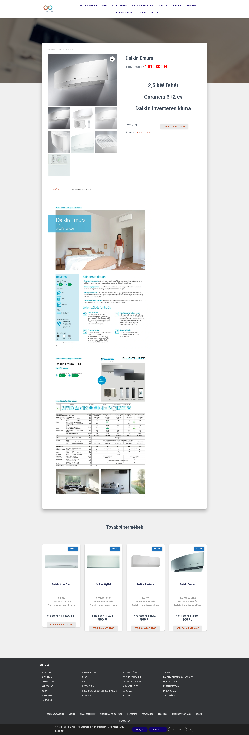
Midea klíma (169, 691)
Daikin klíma (48, 682)
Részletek (59, 731)
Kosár (45, 691)
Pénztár (86, 695)
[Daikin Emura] (187, 562)
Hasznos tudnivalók (124, 13)
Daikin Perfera (145, 584)
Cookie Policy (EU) (132, 677)
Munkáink (191, 5)
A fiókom (46, 673)
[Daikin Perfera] (145, 561)
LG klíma (127, 691)
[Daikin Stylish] (103, 561)
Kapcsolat (155, 13)
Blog (84, 677)
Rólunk (143, 13)
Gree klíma (88, 682)
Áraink (104, 5)
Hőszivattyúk (170, 682)
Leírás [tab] (55, 189)
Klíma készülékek (119, 5)
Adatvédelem (89, 673)
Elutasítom (158, 729)
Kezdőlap (51, 50)
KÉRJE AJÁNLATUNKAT (174, 126)
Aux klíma (47, 677)
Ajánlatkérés (130, 673)
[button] (112, 59)
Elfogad (139, 729)
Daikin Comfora (61, 584)
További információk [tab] (80, 189)
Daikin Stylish (103, 584)
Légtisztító (162, 5)
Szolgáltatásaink (87, 5)
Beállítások (178, 729)
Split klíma (169, 695)
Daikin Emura (188, 584)
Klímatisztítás (171, 686)
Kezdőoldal (88, 686)
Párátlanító (177, 5)
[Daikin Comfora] (61, 561)
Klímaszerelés (130, 686)
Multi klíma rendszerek (142, 5)
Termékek (47, 700)
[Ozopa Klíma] (47, 9)
